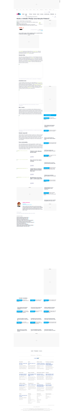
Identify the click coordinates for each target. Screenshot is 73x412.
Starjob (46, 395)
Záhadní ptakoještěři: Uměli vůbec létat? (23, 226)
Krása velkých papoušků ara (21, 223)
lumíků (41, 87)
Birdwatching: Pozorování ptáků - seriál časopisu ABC (36, 178)
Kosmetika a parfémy (39, 399)
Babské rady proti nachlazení (40, 385)
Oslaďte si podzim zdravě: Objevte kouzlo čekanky (49, 369)
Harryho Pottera (35, 51)
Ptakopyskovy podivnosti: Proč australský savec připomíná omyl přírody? (49, 389)
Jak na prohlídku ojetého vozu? (31, 399)
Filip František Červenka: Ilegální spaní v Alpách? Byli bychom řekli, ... (23, 387)
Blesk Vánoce (21, 363)
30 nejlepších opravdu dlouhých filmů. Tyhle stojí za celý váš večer (32, 379)
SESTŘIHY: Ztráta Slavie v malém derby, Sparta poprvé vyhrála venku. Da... (32, 367)
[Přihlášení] (55, 16)
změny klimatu (30, 87)
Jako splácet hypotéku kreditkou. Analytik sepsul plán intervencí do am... (41, 379)
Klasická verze (34, 355)
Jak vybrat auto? (30, 403)
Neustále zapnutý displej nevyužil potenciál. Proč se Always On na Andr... (32, 377)
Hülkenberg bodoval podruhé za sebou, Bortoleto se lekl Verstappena (23, 379)
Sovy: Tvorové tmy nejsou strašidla (36, 160)
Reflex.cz (34, 9)
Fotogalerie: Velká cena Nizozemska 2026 (23, 377)
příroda (19, 213)
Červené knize (39, 82)
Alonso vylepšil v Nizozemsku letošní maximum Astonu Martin (23, 376)
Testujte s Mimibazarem (39, 395)
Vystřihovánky (46, 14)
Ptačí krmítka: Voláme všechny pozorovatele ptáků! (25, 220)
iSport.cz (27, 9)
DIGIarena (50, 9)
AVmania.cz (46, 9)
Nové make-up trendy (42, 364)
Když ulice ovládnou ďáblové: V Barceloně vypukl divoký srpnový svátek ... (49, 366)
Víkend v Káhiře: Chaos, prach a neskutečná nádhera (22, 388)
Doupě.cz (30, 9)
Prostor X (20, 395)
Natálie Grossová (21, 399)
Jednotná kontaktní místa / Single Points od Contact (37, 410)
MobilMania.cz (41, 9)
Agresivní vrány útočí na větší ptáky (22, 224)
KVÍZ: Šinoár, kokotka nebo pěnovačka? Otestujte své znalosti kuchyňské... (49, 376)
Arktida (29, 213)
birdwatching (26, 213)
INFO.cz (22, 364)
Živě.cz (37, 9)
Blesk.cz (17, 9)
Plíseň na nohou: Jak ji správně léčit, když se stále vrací (40, 389)
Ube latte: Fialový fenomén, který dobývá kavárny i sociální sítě (49, 379)
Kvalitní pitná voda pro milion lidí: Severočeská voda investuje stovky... (41, 368)
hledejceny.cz (29, 395)
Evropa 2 (47, 398)
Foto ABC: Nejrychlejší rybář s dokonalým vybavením (25, 222)
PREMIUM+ (52, 14)
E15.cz (20, 9)
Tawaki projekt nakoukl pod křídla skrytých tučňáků (25, 225)
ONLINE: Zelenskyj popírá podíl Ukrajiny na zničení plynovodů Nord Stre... (23, 368)
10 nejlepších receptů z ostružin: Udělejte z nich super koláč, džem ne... (50, 377)
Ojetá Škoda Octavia (30, 402)
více (53, 9)
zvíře (21, 213)
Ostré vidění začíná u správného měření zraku (40, 365)
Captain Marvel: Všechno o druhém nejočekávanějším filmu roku (36, 170)
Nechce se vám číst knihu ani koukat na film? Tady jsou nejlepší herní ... (49, 388)
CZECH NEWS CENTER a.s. (31, 408)
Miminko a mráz (51, 364)
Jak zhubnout (38, 363)
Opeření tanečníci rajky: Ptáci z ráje (22, 218)
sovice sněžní (33, 213)
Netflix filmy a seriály (21, 385)
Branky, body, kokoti (24, 395)
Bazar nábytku (38, 402)
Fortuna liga (20, 396)
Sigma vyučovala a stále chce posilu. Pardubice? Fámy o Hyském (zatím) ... (32, 365)
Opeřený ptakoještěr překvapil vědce (22, 217)
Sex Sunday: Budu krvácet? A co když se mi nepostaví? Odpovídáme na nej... (32, 387)
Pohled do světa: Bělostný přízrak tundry (36, 152)
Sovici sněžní (21, 51)
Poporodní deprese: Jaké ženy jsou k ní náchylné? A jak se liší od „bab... (41, 387)
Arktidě (29, 60)
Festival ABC (49, 385)
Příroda (30, 14)
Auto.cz (23, 9)
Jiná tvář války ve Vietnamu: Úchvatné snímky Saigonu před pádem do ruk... (23, 367)
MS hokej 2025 (30, 363)
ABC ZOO (26, 15)
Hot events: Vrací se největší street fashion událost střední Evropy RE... (31, 386)
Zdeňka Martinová (26, 202)
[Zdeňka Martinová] (19, 206)
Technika (34, 14)
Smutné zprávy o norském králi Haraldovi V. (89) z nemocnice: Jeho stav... (23, 365)
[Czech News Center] (38, 358)
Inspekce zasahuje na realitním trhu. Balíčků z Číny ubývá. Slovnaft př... (40, 377)
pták (23, 213)
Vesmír (38, 14)
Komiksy (41, 14)
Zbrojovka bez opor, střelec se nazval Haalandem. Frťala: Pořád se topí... (32, 368)
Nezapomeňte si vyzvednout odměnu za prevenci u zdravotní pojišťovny (40, 390)
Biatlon (33, 363)
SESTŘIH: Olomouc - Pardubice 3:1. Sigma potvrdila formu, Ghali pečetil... (23, 397)
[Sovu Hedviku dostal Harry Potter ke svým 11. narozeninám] (31, 77)
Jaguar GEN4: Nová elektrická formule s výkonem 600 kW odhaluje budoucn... (50, 387)
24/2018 (42, 30)
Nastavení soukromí (25, 410)
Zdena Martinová (41, 29)
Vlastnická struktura (30, 410)
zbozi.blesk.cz (29, 398)
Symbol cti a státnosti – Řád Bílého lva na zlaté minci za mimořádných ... (41, 376)
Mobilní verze (40, 355)
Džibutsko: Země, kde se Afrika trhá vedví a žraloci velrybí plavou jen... (23, 389)
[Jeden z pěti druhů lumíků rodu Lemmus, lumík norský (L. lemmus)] (31, 103)
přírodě (28, 53)
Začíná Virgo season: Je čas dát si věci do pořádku (32, 389)
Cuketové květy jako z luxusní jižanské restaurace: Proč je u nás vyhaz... (50, 367)
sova (17, 213)
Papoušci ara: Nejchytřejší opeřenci (22, 219)
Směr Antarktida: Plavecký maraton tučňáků (24, 221)
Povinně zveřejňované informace (46, 410)
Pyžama (38, 398)
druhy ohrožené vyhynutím (38, 84)
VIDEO (23, 14)
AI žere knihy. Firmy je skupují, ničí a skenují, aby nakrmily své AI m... (32, 378)
